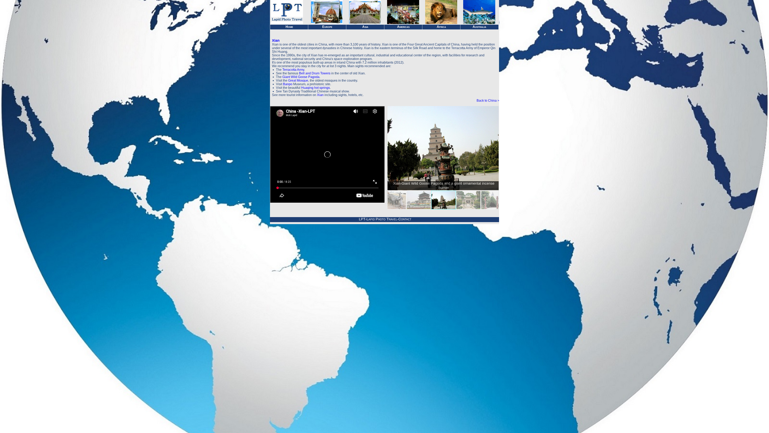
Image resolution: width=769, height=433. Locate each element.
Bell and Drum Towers (314, 73)
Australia (479, 26)
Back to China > (488, 100)
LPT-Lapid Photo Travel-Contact (385, 219)
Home (289, 26)
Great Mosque (298, 80)
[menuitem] (393, 200)
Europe (327, 26)
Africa (441, 26)
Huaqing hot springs (315, 87)
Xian (276, 40)
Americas (403, 26)
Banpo (287, 84)
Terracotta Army (293, 69)
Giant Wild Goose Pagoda (300, 77)
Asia (365, 26)
